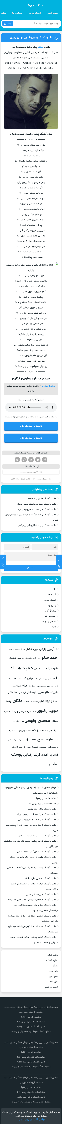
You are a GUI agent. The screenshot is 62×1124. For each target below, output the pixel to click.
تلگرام (17, 459)
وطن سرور (53, 971)
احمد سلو (50, 658)
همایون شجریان (38, 747)
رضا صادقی (20, 678)
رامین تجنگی (44, 679)
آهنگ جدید (35, 13)
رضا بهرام (33, 679)
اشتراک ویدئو (51, 976)
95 (55, 589)
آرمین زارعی (46, 649)
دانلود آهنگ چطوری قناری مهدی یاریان (31, 37)
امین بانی (37, 658)
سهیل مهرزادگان (34, 686)
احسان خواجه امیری (17, 649)
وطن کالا (54, 981)
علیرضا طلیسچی (48, 692)
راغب (54, 678)
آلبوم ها (52, 594)
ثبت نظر (31, 568)
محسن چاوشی (37, 721)
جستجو (7, 23)
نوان (49, 747)
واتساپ (24, 459)
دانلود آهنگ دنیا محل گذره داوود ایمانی (36, 851)
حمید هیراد (21, 668)
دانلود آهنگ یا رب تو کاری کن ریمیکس (37, 525)
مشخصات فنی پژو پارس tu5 (42, 803)
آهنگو (55, 965)
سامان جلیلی (47, 686)
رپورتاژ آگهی (50, 610)
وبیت (19, 1119)
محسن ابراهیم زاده (24, 711)
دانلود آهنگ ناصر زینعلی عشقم (40, 878)
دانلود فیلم (53, 955)
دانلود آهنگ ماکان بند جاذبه (42, 498)
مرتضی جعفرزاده (45, 730)
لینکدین (31, 459)
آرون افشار (32, 649)
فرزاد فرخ (54, 701)
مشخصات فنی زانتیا (46, 798)
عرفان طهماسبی (19, 686)
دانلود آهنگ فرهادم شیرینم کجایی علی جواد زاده (32, 899)
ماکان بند (14, 701)
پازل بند (15, 747)
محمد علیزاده (18, 721)
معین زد (31, 739)
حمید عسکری (39, 668)
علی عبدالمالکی (15, 692)
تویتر (37, 459)
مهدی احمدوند (18, 740)
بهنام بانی (29, 658)
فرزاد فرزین (43, 701)
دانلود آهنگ (52, 960)
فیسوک (44, 459)
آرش (56, 649)
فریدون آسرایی (30, 701)
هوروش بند (24, 747)
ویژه (54, 626)
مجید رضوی (47, 711)
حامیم (20, 658)
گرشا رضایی (31, 754)
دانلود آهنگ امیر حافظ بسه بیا (41, 894)
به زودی (52, 605)
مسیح (42, 739)
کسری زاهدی (49, 755)
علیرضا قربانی (30, 692)
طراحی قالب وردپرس (34, 1119)
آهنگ (41, 47)
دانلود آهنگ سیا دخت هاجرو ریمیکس (37, 509)
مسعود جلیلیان (25, 730)
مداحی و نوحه (49, 621)
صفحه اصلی (52, 13)
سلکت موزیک (48, 386)
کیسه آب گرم (51, 987)
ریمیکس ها (17, 13)
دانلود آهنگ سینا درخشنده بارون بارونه (36, 504)
